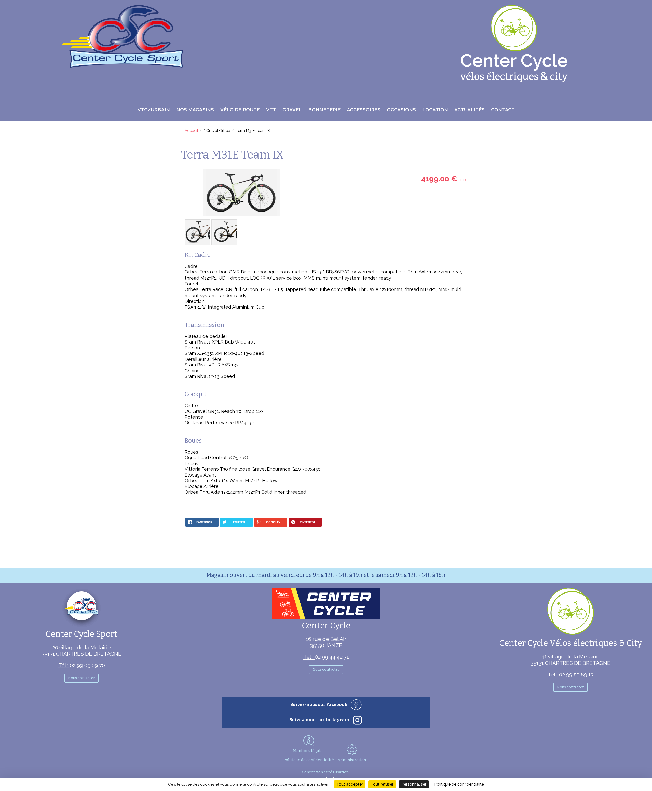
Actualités (469, 109)
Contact (503, 109)
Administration (352, 760)
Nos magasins (195, 109)
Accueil (191, 130)
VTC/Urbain (154, 109)
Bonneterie (324, 109)
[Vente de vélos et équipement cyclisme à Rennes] (122, 66)
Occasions (401, 109)
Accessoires (364, 109)
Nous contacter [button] (81, 678)
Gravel (292, 109)
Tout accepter (349, 784)
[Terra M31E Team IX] (241, 193)
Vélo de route (240, 109)
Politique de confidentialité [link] (459, 784)
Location (435, 109)
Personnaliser (413, 784)
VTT (271, 109)
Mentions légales (308, 750)
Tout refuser (382, 784)
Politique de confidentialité (308, 760)
